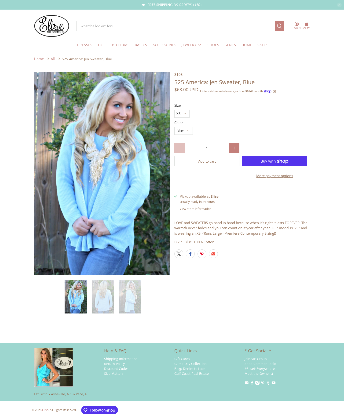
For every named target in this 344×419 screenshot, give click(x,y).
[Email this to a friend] (213, 253)
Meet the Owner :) (259, 373)
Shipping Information (121, 359)
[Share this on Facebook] (190, 253)
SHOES (213, 45)
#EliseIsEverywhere (260, 368)
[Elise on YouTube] (273, 383)
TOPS (102, 45)
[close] (339, 5)
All (53, 59)
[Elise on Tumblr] (268, 383)
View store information (196, 209)
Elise (45, 410)
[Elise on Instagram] (257, 383)
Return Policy (114, 363)
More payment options (274, 175)
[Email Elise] (247, 383)
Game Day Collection (190, 363)
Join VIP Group (256, 359)
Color (178, 122)
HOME (247, 45)
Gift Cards (182, 359)
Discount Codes (116, 368)
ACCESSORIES (164, 45)
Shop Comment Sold (260, 363)
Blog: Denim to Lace (189, 368)
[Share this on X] (178, 253)
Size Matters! (114, 373)
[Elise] (51, 26)
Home (39, 59)
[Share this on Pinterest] (202, 253)
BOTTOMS (121, 45)
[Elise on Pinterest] (263, 383)
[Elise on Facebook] (252, 383)
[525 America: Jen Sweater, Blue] (102, 173)
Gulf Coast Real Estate (191, 373)
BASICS (141, 45)
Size (177, 105)
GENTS (230, 45)
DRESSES (84, 45)
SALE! (262, 45)
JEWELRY (189, 45)
